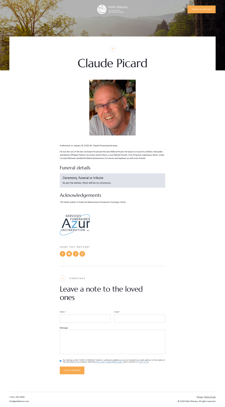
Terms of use (210, 397)
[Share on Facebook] (62, 254)
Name (63, 312)
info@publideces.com (19, 401)
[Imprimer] (82, 254)
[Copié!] (76, 254)
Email (117, 312)
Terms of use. (143, 362)
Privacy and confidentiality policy (109, 362)
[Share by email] (69, 254)
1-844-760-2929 (16, 397)
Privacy (200, 397)
